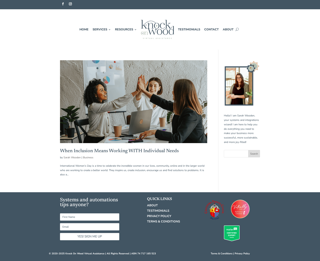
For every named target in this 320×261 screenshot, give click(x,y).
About (228, 29)
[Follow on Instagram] (70, 4)
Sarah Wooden (72, 157)
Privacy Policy (159, 216)
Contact (211, 29)
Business (88, 157)
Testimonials (189, 29)
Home (84, 29)
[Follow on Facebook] (63, 4)
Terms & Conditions (163, 221)
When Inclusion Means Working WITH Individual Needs (119, 151)
